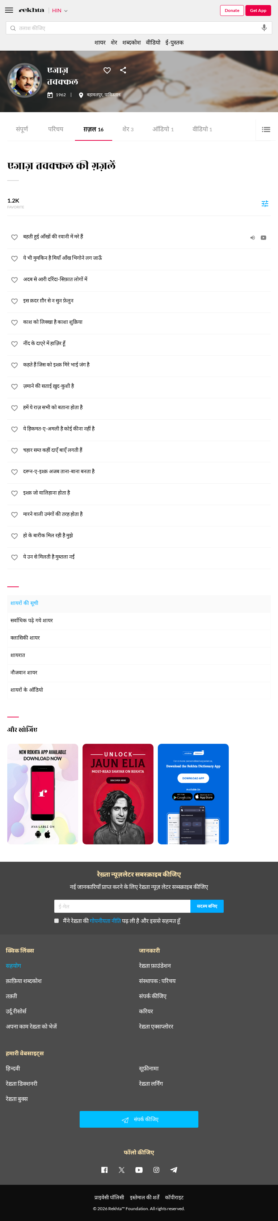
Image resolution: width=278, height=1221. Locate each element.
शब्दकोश (131, 42)
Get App (258, 10)
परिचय (55, 130)
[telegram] (174, 1169)
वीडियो (202, 130)
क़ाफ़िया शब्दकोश (24, 981)
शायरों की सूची (24, 603)
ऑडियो (163, 130)
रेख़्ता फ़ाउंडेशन (155, 965)
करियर (146, 1011)
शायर (100, 42)
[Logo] (31, 11)
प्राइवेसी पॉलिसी (109, 1197)
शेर (128, 130)
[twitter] (121, 1169)
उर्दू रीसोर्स (16, 1011)
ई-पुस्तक (174, 42)
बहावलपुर (94, 95)
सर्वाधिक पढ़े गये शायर (31, 621)
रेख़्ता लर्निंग (151, 1083)
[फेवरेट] (107, 69)
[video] (263, 237)
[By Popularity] (265, 203)
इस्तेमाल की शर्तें (144, 1197)
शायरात (17, 655)
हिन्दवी (13, 1068)
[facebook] (104, 1169)
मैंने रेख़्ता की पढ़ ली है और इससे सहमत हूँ (121, 920)
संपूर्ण (22, 130)
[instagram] (156, 1169)
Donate (232, 10)
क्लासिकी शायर (25, 638)
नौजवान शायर (23, 673)
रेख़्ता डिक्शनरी (21, 1083)
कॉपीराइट (174, 1197)
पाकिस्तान (113, 95)
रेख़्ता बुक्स (17, 1099)
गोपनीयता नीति (105, 920)
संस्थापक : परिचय (157, 981)
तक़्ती (11, 996)
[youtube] (139, 1169)
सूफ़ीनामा (149, 1068)
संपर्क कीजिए (153, 996)
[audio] (252, 237)
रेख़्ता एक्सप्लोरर (156, 1026)
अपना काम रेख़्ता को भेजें (31, 1026)
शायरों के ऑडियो (26, 690)
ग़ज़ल (94, 130)
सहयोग (13, 965)
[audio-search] (264, 28)
